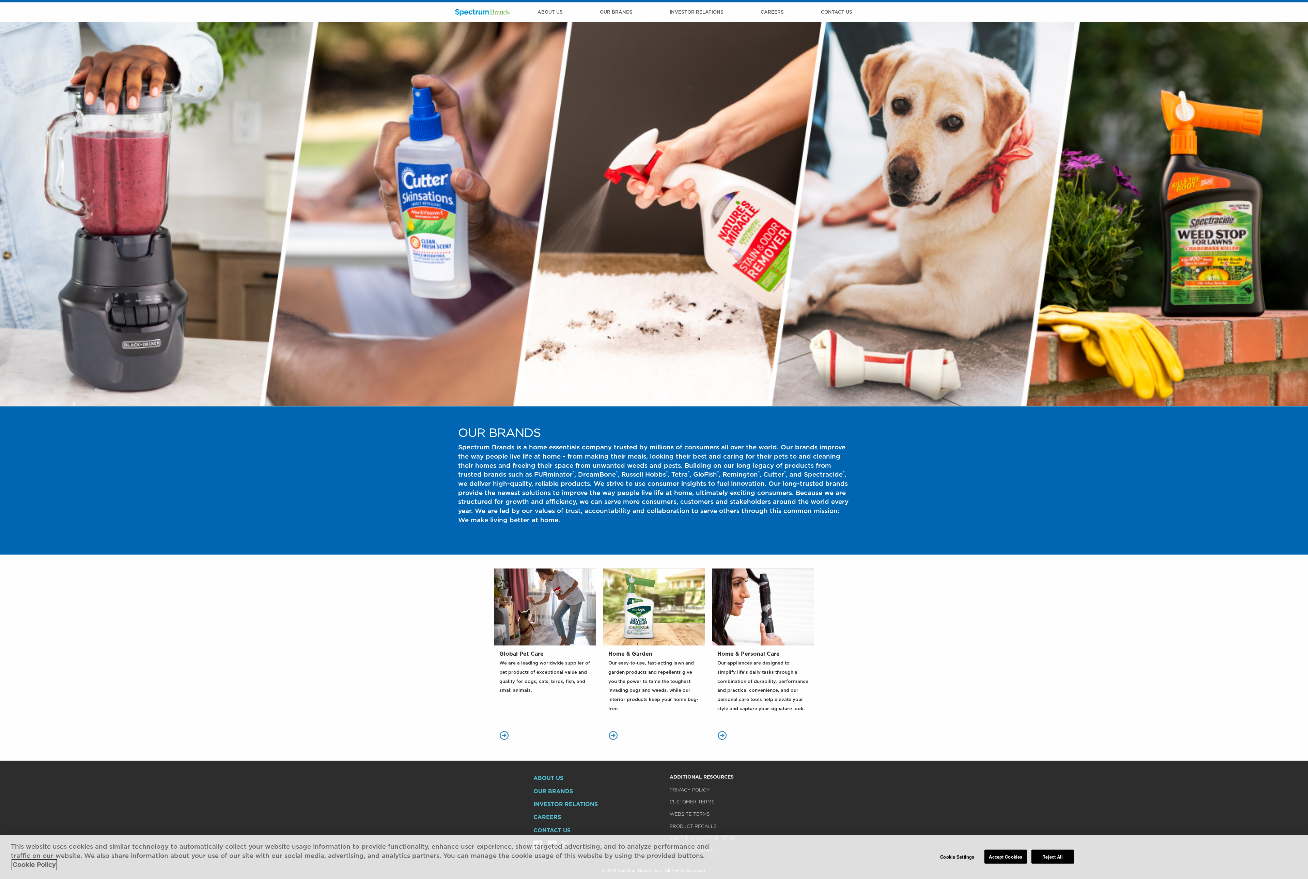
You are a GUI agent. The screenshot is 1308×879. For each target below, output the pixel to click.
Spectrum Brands (482, 12)
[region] (654, 857)
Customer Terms (692, 802)
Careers (772, 12)
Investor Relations (696, 12)
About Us (550, 12)
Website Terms (690, 814)
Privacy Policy (690, 790)
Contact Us (836, 12)
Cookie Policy (34, 864)
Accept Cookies (1005, 856)
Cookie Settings (957, 856)
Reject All (1052, 856)
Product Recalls (693, 826)
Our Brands (616, 12)
